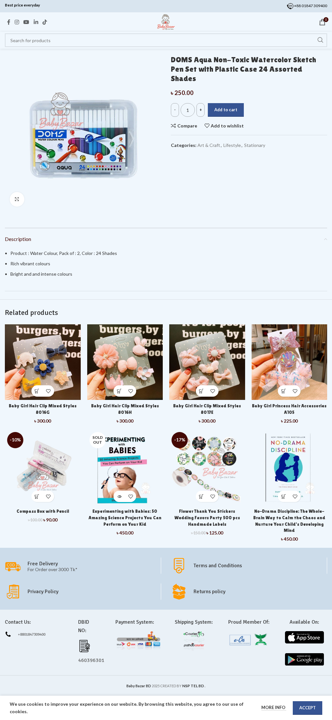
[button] (37, 391)
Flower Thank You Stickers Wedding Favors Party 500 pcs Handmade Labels (207, 517)
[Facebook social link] (8, 22)
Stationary (254, 145)
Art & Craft (208, 145)
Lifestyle (232, 145)
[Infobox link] (249, 566)
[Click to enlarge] (17, 199)
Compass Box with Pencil (43, 511)
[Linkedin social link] (35, 22)
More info (273, 707)
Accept (307, 707)
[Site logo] (166, 21)
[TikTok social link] (44, 22)
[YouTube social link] (26, 22)
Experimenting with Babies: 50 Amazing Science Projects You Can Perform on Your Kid (125, 517)
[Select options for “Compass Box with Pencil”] (37, 496)
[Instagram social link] (16, 22)
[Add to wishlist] (48, 391)
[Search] (320, 40)
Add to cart (225, 109)
